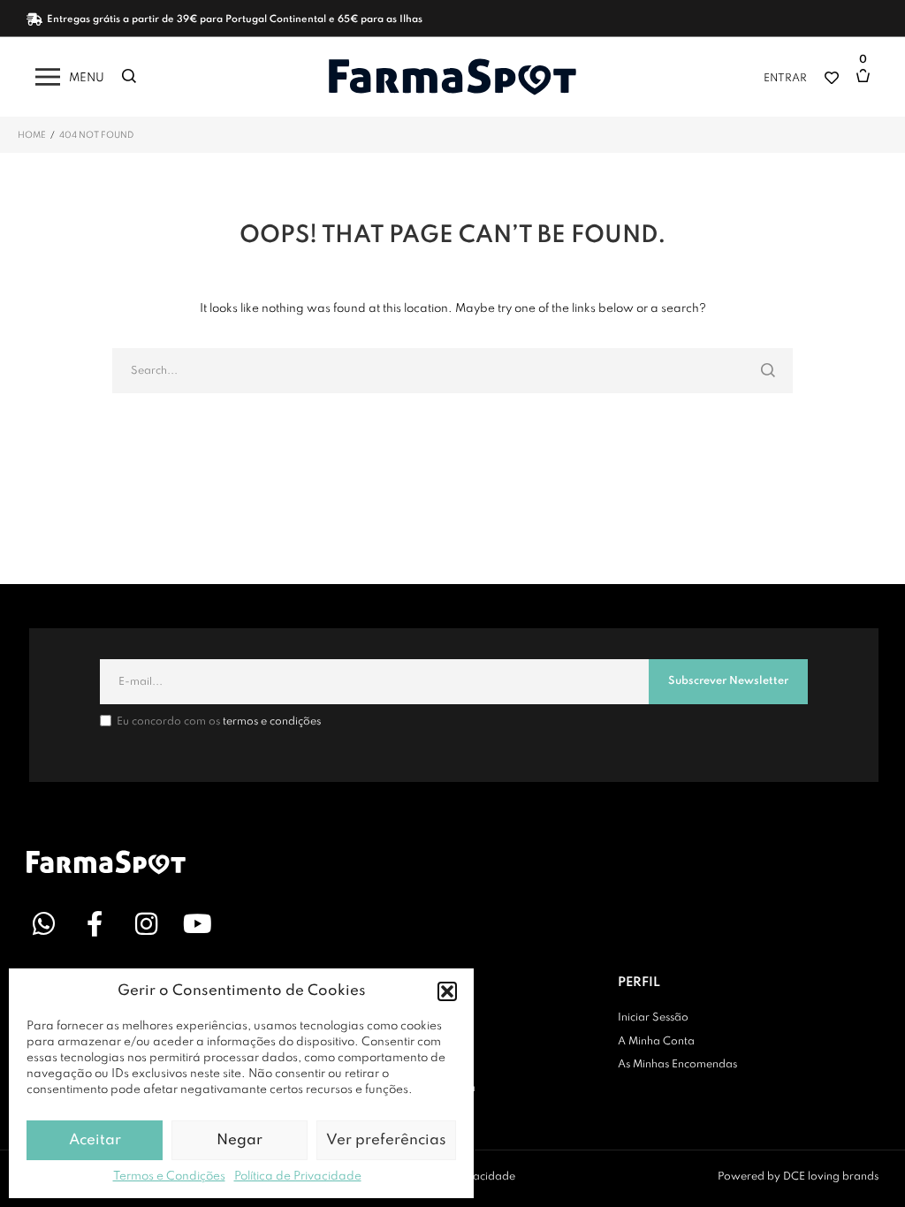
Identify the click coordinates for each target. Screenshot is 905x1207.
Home (32, 135)
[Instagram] (145, 924)
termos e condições (272, 722)
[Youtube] (197, 924)
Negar (239, 1140)
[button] (447, 991)
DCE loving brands (830, 1177)
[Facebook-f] (94, 924)
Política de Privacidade (297, 1176)
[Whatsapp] (43, 924)
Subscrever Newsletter (728, 681)
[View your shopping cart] (867, 84)
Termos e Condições (169, 1176)
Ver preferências (386, 1140)
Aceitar (95, 1140)
